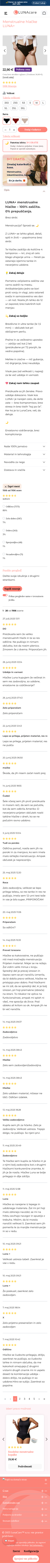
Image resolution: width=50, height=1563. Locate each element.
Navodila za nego (14, 462)
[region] (25, 50)
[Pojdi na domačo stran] (25, 12)
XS (23, 102)
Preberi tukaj (39, 3)
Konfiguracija (31, 1551)
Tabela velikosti (11, 97)
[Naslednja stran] (39, 1398)
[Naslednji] (45, 50)
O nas (5, 1490)
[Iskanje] (39, 12)
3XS (6, 102)
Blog (5, 1496)
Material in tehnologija (17, 454)
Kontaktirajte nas (11, 1502)
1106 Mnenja (9, 86)
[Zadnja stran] (44, 1398)
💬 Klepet (9, 1540)
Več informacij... (36, 1545)
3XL (23, 108)
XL (5, 108)
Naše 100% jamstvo (15, 446)
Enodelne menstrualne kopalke (21, 1453)
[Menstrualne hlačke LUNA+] (25, 50)
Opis (6, 190)
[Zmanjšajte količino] (5, 129)
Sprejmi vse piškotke (25, 1558)
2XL (14, 108)
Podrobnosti (25, 1466)
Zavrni (16, 1551)
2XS (15, 102)
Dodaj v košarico (33, 129)
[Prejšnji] (5, 50)
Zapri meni (13, 486)
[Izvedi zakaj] (8, 77)
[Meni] (6, 13)
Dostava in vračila (14, 470)
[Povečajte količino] (14, 129)
